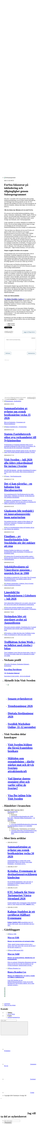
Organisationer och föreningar (16, 103)
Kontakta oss (7, 9)
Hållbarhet (10, 68)
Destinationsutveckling (10, 49)
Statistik (10, 81)
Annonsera (7, 7)
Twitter (32, 1092)
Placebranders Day (13, 811)
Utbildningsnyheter (13, 57)
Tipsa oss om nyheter (10, 1005)
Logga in (6, 118)
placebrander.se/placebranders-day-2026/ (22, 816)
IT (8, 90)
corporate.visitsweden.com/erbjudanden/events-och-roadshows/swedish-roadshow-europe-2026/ (24, 832)
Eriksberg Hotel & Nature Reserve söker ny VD (21, 141)
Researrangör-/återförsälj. (14, 46)
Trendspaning (11, 79)
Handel (10, 40)
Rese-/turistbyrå (12, 45)
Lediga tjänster (12, 54)
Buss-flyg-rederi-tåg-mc (14, 48)
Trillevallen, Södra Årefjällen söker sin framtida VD (22, 152)
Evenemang (11, 63)
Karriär (6, 51)
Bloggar (10, 60)
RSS (5, 168)
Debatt (9, 62)
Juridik (9, 92)
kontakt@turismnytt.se (14, 1017)
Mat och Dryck (12, 43)
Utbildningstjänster (13, 107)
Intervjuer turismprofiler (14, 70)
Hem (5, 32)
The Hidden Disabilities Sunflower (14, 299)
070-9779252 (11, 1014)
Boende (10, 37)
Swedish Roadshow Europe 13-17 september (20, 826)
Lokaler (10, 95)
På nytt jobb (11, 56)
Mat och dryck (11, 98)
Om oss (6, 10)
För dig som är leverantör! (15, 112)
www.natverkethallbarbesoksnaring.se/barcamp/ (24, 824)
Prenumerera (8, 1122)
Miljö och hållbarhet (13, 99)
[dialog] (18, 1111)
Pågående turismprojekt (14, 74)
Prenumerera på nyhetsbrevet (13, 170)
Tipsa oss (6, 6)
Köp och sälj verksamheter (15, 93)
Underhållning (11, 106)
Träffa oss (6, 12)
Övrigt (9, 110)
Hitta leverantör (8, 84)
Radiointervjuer (12, 76)
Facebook (33, 1079)
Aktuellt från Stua (12, 82)
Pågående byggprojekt (14, 73)
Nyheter (6, 34)
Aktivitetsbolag (12, 35)
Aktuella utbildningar (13, 52)
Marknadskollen (8, 59)
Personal (10, 101)
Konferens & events (13, 41)
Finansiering (11, 65)
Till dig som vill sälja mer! (15, 113)
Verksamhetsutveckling (14, 109)
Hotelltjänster (11, 88)
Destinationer (11, 38)
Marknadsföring (12, 71)
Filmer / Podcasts (12, 66)
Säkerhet (10, 104)
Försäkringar (11, 87)
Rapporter (10, 77)
